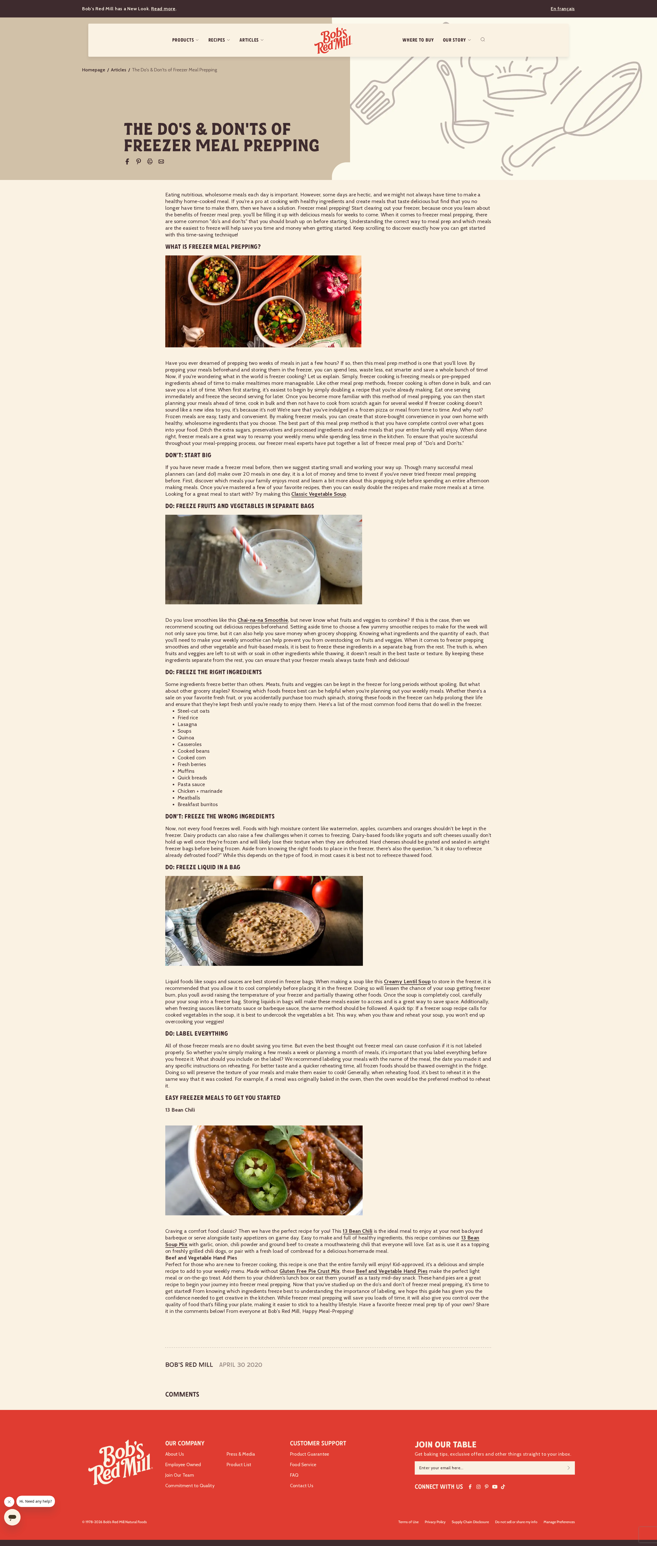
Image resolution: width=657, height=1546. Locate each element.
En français (563, 8)
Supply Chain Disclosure (470, 1522)
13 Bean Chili (357, 1231)
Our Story (454, 40)
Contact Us (301, 1485)
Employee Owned (183, 1464)
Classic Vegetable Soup (318, 494)
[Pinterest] (138, 161)
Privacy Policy (435, 1522)
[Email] (161, 161)
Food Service (303, 1464)
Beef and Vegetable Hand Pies (392, 1271)
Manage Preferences (559, 1522)
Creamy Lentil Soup (407, 981)
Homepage (93, 70)
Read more (163, 9)
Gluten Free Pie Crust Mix (309, 1271)
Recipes (216, 40)
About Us (174, 1454)
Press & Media (241, 1454)
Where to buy (418, 40)
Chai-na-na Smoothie (263, 620)
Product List (239, 1464)
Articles (249, 40)
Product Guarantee (309, 1454)
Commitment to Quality (190, 1485)
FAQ (294, 1475)
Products (183, 40)
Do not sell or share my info (516, 1522)
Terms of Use (408, 1522)
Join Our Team (179, 1475)
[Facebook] (127, 161)
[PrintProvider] (149, 161)
